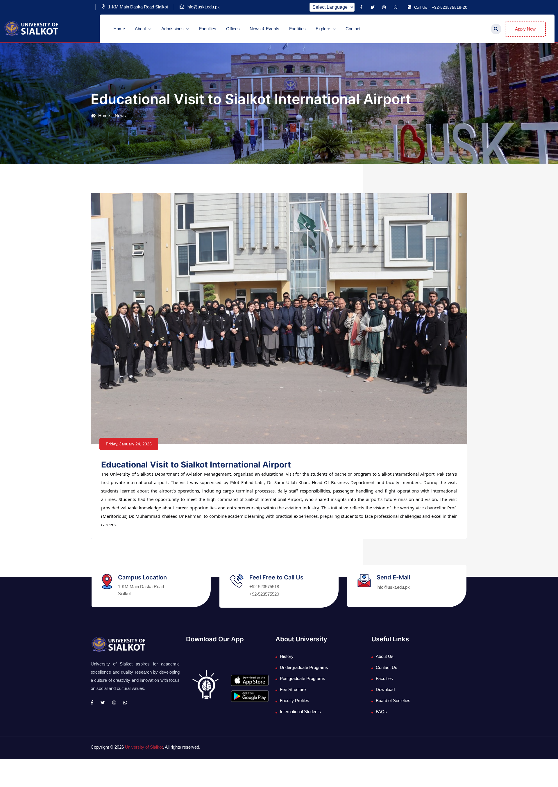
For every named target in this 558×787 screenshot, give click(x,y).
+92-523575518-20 (440, 7)
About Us (385, 656)
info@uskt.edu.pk (202, 6)
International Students (300, 711)
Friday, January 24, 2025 (129, 444)
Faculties (207, 28)
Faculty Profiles (294, 700)
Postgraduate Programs (302, 678)
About (141, 28)
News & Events (264, 28)
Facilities (297, 28)
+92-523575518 (264, 586)
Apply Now (525, 28)
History (287, 656)
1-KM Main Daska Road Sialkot (137, 6)
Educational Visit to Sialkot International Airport (196, 464)
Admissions (173, 28)
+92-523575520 (264, 594)
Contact (353, 28)
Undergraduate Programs (304, 667)
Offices (233, 28)
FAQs (381, 711)
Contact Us (386, 667)
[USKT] (30, 28)
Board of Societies (393, 700)
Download (385, 689)
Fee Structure (293, 689)
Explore (323, 28)
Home (119, 28)
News (120, 115)
